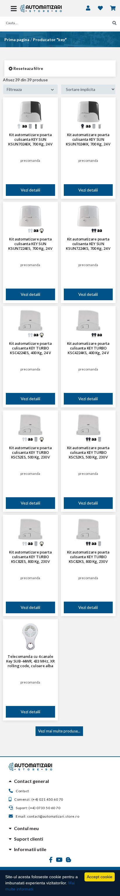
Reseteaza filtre (28, 68)
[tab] (60, 781)
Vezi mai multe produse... (59, 731)
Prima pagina (16, 39)
